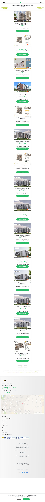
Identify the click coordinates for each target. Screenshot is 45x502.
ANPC (3, 430)
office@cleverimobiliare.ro (6, 388)
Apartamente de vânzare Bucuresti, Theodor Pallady (22, 446)
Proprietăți (4, 416)
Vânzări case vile (22, 452)
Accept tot (26, 499)
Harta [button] (29, 20)
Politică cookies (4, 432)
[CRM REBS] (25, 472)
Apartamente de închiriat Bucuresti (22, 463)
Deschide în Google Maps (6, 392)
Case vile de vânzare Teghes (22, 456)
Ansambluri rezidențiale (6, 418)
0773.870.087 (14, 387)
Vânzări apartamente (22, 443)
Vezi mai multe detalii (22, 30)
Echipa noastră (5, 425)
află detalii (19, 495)
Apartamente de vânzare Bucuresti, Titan (22, 447)
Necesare (17, 496)
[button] (43, 8)
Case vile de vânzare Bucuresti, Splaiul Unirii (22, 455)
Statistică (23, 496)
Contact (3, 427)
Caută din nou (4, 8)
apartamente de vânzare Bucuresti (19, 372)
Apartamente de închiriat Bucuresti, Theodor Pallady (22, 464)
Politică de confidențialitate (7, 434)
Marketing (28, 496)
